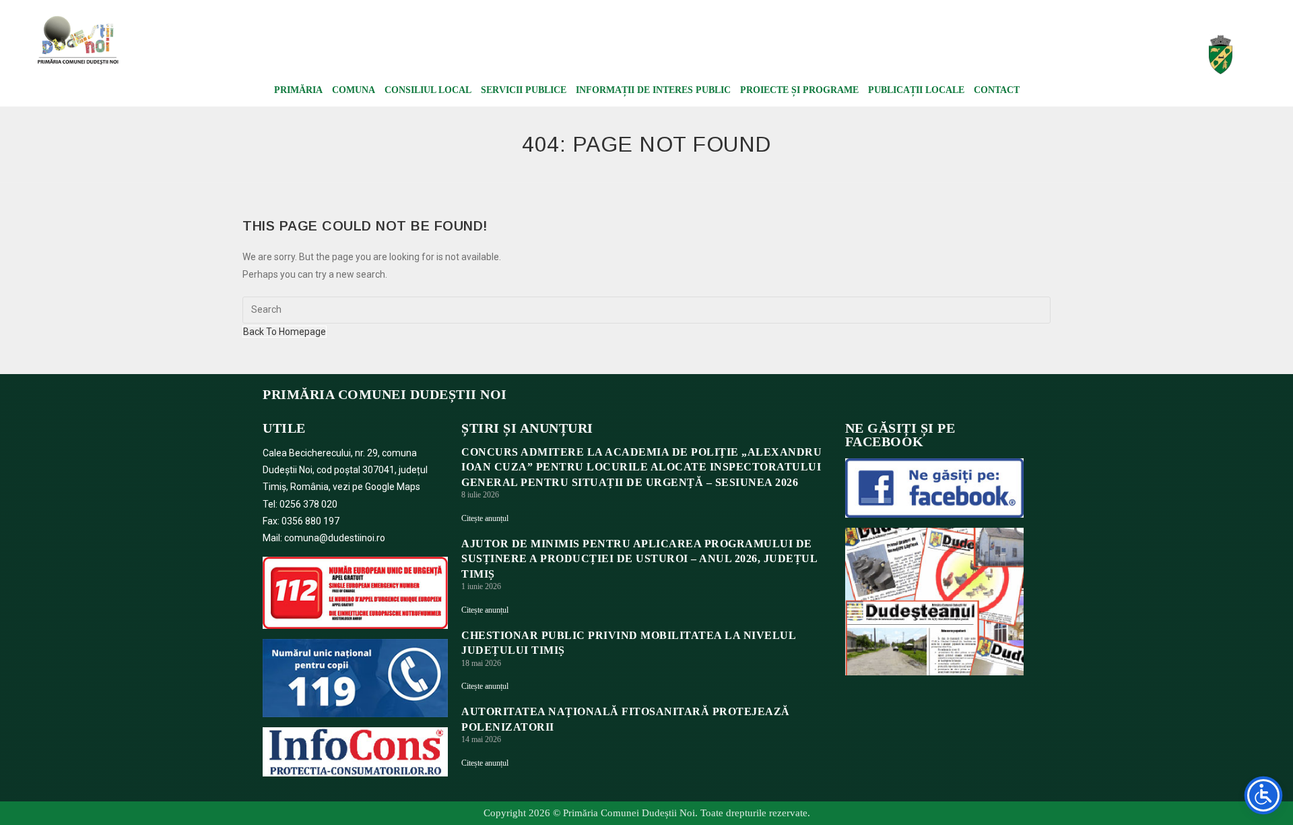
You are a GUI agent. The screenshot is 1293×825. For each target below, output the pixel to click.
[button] (1037, 47)
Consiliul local (428, 90)
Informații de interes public (653, 90)
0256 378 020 (308, 504)
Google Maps (392, 486)
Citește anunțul (484, 518)
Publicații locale (916, 90)
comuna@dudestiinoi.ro (334, 537)
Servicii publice (523, 90)
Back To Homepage (284, 331)
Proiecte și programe (799, 90)
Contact (997, 90)
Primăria (298, 90)
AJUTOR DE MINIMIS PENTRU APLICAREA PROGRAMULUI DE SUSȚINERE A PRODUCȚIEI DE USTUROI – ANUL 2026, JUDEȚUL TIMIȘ (639, 559)
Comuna (353, 90)
